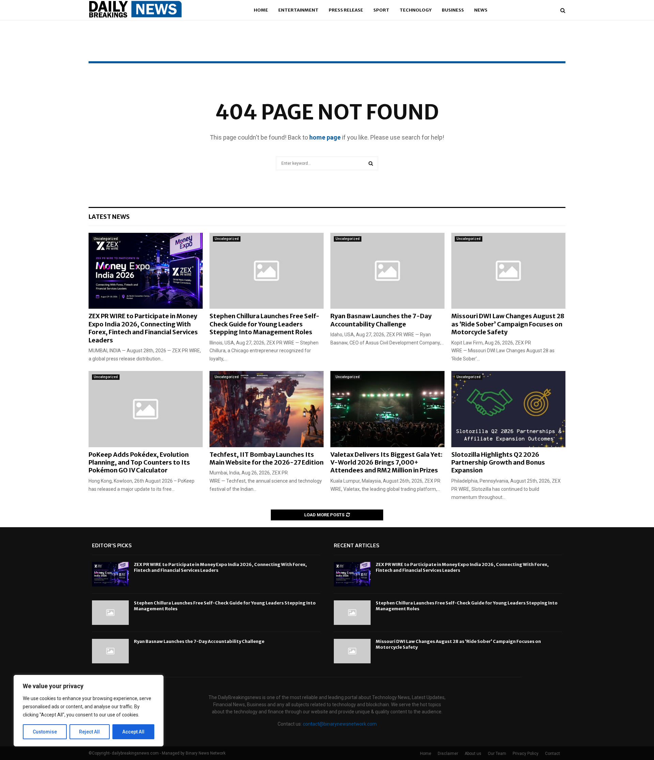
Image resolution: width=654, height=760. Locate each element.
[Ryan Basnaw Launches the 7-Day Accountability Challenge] (387, 271)
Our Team (497, 753)
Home (261, 10)
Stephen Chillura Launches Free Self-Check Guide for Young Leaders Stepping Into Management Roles (264, 324)
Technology (416, 10)
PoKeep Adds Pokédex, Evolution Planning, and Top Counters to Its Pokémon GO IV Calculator (139, 462)
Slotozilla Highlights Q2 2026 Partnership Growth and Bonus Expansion (498, 462)
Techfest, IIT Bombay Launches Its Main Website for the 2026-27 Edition (266, 458)
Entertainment (298, 10)
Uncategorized (106, 239)
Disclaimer (448, 753)
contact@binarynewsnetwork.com (340, 724)
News (480, 10)
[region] (89, 710)
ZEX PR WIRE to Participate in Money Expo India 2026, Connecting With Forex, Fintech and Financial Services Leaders (143, 328)
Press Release (346, 10)
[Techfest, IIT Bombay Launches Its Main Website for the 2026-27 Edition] (266, 409)
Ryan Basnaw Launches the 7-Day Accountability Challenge (381, 320)
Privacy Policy (526, 753)
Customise (45, 731)
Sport (381, 10)
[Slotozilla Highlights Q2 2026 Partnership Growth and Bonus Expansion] (508, 409)
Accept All (133, 731)
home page (325, 137)
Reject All (89, 731)
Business (453, 10)
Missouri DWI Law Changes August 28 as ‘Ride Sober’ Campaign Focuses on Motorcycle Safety (507, 324)
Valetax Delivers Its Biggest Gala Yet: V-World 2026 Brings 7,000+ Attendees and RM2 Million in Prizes (386, 462)
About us (473, 753)
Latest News (109, 217)
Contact (552, 753)
